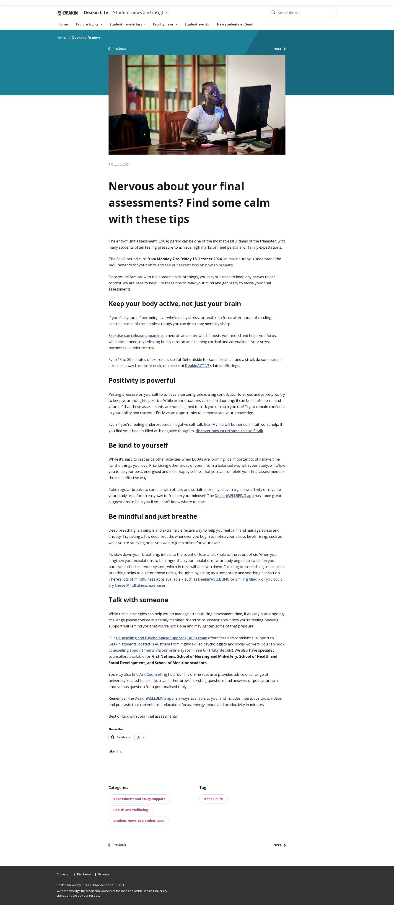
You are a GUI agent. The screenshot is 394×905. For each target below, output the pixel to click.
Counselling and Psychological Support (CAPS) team (161, 637)
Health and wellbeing (130, 810)
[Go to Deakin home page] (67, 12)
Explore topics (87, 24)
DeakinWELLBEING (214, 579)
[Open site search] (273, 12)
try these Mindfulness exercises (137, 585)
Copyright (64, 874)
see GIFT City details (214, 650)
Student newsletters (125, 24)
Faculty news (163, 24)
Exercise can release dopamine (136, 335)
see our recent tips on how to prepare (199, 265)
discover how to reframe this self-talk (229, 430)
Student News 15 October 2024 (138, 820)
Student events (196, 24)
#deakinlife (213, 799)
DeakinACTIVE (197, 365)
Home (63, 24)
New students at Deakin (236, 24)
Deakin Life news (86, 37)
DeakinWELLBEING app (234, 495)
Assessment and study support (139, 799)
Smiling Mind (246, 579)
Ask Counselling (153, 674)
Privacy (103, 874)
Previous (119, 48)
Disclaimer (85, 874)
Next (277, 48)
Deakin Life (96, 12)
